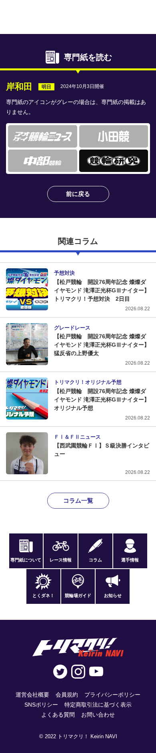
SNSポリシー (41, 704)
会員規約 (67, 694)
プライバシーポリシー (112, 694)
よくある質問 (58, 714)
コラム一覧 (78, 500)
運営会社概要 (32, 694)
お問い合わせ (98, 714)
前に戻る (78, 193)
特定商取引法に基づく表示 (98, 704)
